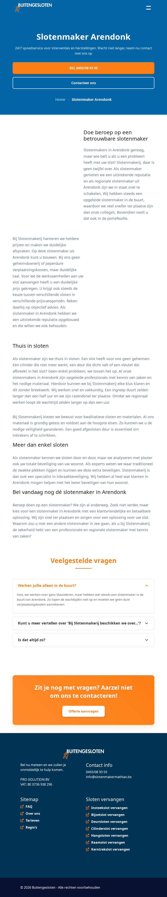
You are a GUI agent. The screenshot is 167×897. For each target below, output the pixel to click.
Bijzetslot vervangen (108, 814)
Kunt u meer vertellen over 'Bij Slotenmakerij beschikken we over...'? (79, 623)
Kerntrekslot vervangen (110, 849)
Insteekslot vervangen (109, 808)
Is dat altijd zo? (31, 639)
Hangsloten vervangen (109, 835)
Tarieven (33, 820)
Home (60, 100)
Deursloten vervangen (109, 821)
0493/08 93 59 (96, 772)
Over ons (33, 813)
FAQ (29, 806)
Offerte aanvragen (83, 711)
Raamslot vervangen (108, 842)
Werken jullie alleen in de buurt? (47, 585)
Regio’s (31, 827)
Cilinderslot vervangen (109, 828)
